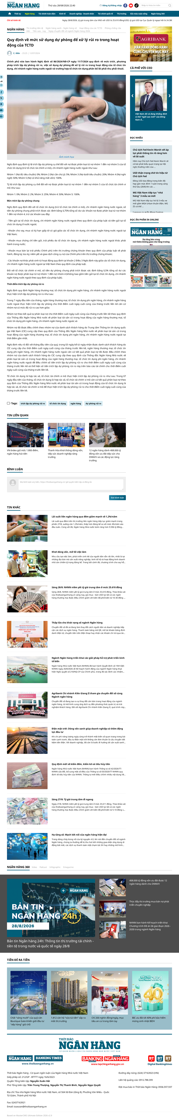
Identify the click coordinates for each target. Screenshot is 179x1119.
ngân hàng (76, 403)
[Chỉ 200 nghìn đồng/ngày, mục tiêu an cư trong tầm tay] (110, 993)
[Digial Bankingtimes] (160, 1060)
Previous (132, 95)
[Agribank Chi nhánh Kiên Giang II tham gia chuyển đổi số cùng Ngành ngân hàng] (27, 705)
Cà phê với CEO (141, 68)
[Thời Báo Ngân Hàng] (25, 5)
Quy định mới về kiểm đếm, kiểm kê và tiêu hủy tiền (81, 764)
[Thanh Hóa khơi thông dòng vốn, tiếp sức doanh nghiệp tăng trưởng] (66, 435)
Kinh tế (62, 14)
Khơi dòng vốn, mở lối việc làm (69, 551)
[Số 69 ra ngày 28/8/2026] (151, 257)
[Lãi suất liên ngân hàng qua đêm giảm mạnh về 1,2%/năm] (27, 528)
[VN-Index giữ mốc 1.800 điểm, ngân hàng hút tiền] (25, 435)
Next (169, 95)
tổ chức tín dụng (58, 403)
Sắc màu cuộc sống (138, 14)
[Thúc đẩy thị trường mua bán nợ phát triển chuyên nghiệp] (112, 908)
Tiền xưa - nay (39, 31)
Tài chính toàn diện (46, 14)
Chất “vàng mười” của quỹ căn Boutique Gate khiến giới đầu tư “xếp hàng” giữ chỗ (27, 1021)
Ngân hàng (30, 14)
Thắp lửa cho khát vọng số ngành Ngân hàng (77, 622)
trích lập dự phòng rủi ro (33, 403)
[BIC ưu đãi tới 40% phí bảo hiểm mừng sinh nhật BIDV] (150, 993)
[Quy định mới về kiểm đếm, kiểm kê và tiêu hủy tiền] (27, 775)
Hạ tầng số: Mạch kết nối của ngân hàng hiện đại (79, 834)
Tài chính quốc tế (105, 14)
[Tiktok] (136, 5)
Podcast (43, 867)
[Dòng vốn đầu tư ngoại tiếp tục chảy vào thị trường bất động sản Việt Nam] (151, 95)
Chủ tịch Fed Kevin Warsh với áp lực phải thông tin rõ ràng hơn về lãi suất (151, 153)
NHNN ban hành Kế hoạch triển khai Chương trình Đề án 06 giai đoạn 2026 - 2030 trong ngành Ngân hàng (150, 926)
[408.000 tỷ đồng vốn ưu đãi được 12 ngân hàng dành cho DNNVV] (112, 887)
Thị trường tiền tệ (34, 28)
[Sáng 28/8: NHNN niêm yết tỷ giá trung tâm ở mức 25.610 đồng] (27, 599)
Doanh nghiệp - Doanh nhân (82, 14)
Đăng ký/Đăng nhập (112, 5)
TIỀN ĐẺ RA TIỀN (18, 960)
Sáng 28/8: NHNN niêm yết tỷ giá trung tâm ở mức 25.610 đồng (87, 587)
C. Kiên (16, 53)
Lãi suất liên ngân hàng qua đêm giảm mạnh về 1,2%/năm (84, 516)
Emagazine (68, 867)
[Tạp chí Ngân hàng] (105, 1060)
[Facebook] (125, 5)
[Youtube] (131, 5)
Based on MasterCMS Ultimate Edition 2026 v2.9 (29, 1115)
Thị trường (121, 14)
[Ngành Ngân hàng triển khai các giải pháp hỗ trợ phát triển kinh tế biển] (27, 669)
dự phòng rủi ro (93, 403)
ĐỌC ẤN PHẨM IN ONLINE (144, 219)
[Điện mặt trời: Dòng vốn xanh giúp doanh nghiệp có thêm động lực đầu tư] (27, 740)
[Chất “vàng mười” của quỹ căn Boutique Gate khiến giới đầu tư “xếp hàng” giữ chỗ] (28, 993)
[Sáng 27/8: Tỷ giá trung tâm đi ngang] (27, 811)
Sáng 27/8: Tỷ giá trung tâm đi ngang (72, 799)
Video (34, 867)
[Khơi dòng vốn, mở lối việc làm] (27, 563)
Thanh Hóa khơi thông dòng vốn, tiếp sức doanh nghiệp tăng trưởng (65, 454)
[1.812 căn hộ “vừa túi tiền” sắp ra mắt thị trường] (69, 993)
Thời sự (17, 14)
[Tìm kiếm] (170, 5)
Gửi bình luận (117, 498)
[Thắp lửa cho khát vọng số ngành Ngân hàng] (27, 634)
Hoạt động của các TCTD (90, 28)
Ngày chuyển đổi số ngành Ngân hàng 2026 (69, 31)
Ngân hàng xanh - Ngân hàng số (61, 28)
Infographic (55, 867)
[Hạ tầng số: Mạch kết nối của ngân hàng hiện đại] (27, 846)
